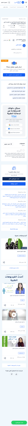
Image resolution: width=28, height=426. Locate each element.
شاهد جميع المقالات (14, 268)
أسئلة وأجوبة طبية (20, 7)
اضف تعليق (7, 144)
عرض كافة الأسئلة (14, 229)
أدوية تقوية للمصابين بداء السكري (15, 87)
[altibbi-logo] (19, 2)
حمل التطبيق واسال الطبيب (15, 75)
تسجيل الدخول (4, 2)
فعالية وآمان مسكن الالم (19, 348)
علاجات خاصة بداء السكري (19, 98)
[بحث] (9, 2)
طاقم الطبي (19, 45)
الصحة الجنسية (13, 7)
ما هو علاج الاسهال (20, 322)
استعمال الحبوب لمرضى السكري (17, 94)
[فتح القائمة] (25, 2)
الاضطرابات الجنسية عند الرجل (17, 295)
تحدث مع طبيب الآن (14, 179)
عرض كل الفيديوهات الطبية (14, 365)
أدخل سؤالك (14, 184)
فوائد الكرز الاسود (21, 251)
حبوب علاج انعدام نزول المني (18, 91)
